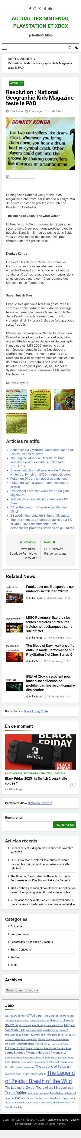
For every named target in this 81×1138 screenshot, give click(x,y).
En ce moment (13, 773)
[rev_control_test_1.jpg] (64, 399)
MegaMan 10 (11, 1035)
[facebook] (30, 9)
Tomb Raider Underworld (63, 1093)
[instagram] (34, 9)
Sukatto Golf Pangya (56, 1062)
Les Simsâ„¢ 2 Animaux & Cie (47, 1025)
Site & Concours (21, 949)
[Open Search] (70, 47)
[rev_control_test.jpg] (16, 399)
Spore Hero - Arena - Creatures (29, 1062)
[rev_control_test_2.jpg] (16, 423)
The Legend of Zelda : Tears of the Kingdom (36, 1087)
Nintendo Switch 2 (40, 803)
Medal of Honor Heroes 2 (55, 1030)
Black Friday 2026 (36, 711)
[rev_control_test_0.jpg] (40, 399)
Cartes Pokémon (15, 1015)
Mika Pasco (16, 111)
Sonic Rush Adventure (56, 1057)
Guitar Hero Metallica (47, 1015)
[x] (39, 9)
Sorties (15, 957)
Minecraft (25, 1034)
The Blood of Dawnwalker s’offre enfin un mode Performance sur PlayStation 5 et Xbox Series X (50, 650)
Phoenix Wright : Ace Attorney (53, 1039)
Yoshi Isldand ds (13, 1107)
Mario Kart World (34, 1030)
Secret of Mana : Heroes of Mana (37, 1052)
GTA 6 (31, 1015)
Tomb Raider (15, 1093)
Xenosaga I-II (67, 1102)
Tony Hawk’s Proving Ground (19, 1098)
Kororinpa (26, 1025)
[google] (44, 9)
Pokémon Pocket (15, 1048)
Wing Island (53, 1102)
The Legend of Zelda (50, 1066)
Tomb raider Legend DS (38, 1093)
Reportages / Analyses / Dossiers (44, 773)
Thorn (70, 1088)
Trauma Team (39, 1102)
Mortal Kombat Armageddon (22, 1039)
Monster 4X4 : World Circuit (45, 1035)
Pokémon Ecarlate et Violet (55, 1044)
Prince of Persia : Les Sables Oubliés (45, 1048)
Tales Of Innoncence (24, 1067)
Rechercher (14, 817)
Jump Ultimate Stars (40, 1020)
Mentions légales (57, 1119)
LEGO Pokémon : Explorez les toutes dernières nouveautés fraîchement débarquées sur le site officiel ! (40, 864)
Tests (14, 965)
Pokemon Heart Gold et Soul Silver (23, 1043)
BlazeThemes (57, 1123)
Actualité (16, 83)
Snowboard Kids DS (33, 1057)
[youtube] (50, 9)
